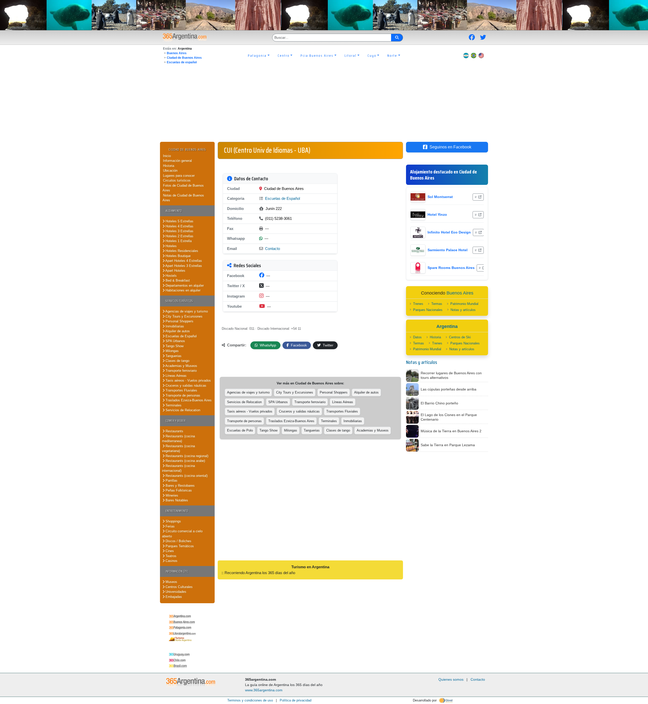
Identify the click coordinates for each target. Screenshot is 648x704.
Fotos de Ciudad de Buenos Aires (183, 188)
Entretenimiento (177, 511)
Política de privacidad (295, 700)
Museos (171, 582)
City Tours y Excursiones (183, 316)
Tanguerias (173, 356)
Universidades (175, 592)
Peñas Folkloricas (178, 490)
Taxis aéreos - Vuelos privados (188, 380)
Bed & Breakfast (177, 280)
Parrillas (171, 480)
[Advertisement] (324, 103)
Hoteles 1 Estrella (178, 241)
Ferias (170, 526)
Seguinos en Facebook (450, 147)
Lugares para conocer (179, 176)
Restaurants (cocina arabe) (185, 461)
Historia (168, 166)
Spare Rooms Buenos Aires (451, 268)
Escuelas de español (182, 62)
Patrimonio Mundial (464, 304)
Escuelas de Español (181, 336)
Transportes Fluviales (181, 390)
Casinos (171, 561)
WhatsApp (267, 345)
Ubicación (170, 170)
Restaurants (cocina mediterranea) (178, 438)
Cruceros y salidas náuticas (185, 385)
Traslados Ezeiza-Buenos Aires (188, 400)
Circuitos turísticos (177, 180)
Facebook (298, 345)
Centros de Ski (460, 337)
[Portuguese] (474, 55)
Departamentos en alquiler (184, 285)
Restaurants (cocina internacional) (178, 468)
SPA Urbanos (175, 341)
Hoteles (171, 246)
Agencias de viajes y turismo (186, 311)
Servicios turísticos (179, 301)
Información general (177, 161)
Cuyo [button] (372, 55)
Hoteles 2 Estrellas (179, 236)
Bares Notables (176, 500)
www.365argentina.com (263, 690)
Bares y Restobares (180, 485)
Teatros (170, 556)
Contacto (272, 248)
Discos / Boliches (178, 541)
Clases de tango (177, 361)
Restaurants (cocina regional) (186, 456)
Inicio (167, 156)
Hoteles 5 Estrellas (179, 221)
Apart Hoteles (175, 270)
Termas (436, 304)
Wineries (171, 495)
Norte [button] (392, 55)
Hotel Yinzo (437, 214)
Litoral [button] (350, 55)
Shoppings (173, 521)
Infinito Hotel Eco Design (449, 232)
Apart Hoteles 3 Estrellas (183, 266)
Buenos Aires (177, 53)
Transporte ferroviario (181, 371)
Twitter (327, 345)
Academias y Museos (181, 366)
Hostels (171, 276)
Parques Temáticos (179, 546)
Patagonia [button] (257, 55)
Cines (169, 551)
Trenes (418, 304)
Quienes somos (450, 679)
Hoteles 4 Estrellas (179, 226)
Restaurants (174, 431)
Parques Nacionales (427, 310)
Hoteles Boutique (178, 256)
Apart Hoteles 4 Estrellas (183, 261)
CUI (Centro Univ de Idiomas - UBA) (267, 150)
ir (476, 197)
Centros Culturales (179, 587)
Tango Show (174, 346)
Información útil (177, 571)
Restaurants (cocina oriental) (186, 476)
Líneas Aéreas (176, 376)
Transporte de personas (182, 395)
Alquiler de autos (177, 331)
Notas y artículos (463, 310)
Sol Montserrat (440, 197)
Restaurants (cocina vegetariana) (178, 448)
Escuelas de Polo (240, 430)
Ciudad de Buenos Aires (184, 58)
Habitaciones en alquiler (182, 290)
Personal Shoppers (179, 321)
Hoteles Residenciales (181, 251)
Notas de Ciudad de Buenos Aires (183, 197)
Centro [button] (284, 55)
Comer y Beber (176, 420)
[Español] (466, 55)
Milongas (172, 351)
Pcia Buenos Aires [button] (316, 55)
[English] (481, 55)
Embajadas (173, 597)
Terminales (173, 405)
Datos (417, 337)
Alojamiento (174, 210)
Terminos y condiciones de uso (250, 700)
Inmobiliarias (174, 326)
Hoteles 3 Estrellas (179, 231)
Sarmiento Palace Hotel (448, 250)
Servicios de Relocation (182, 410)
